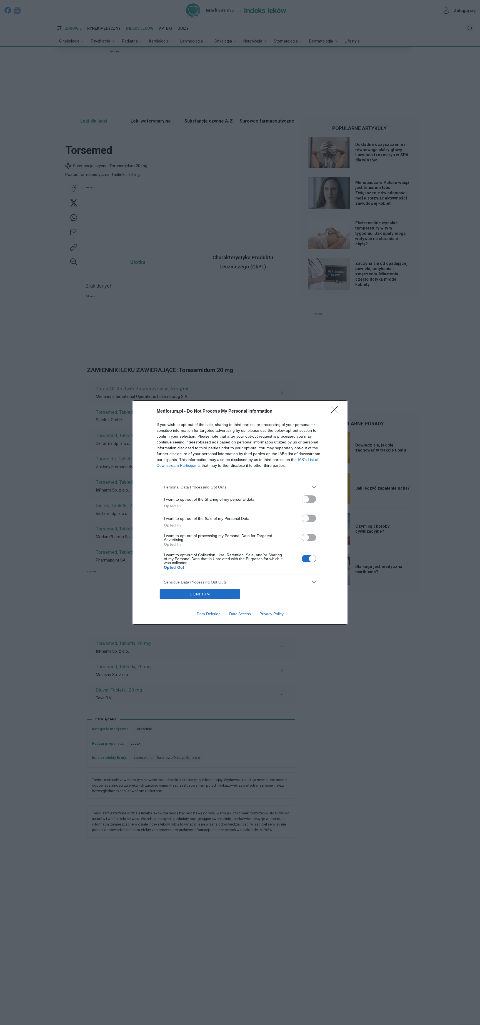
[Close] (336, 411)
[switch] (309, 499)
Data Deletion (209, 614)
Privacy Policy (271, 614)
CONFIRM (200, 594)
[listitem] (240, 487)
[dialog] (240, 512)
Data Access (240, 614)
